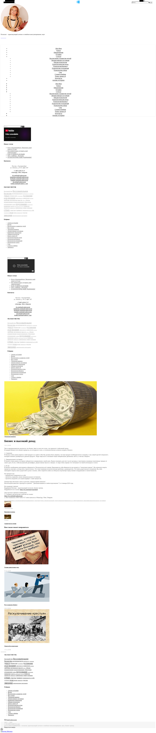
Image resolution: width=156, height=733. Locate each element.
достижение (19, 196)
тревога (19, 210)
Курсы (58, 51)
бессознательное (20, 191)
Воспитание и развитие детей (60, 58)
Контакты (58, 78)
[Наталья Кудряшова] (15, 31)
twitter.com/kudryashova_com (19, 183)
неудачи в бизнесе (44, 500)
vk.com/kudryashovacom (19, 175)
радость (22, 206)
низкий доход (54, 500)
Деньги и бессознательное (11, 646)
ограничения (8, 202)
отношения (8, 204)
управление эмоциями (83, 500)
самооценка (18, 208)
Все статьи (10, 228)
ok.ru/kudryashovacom (19, 182)
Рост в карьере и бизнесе (10, 604)
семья (24, 208)
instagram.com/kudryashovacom (19, 177)
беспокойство (8, 191)
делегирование (27, 500)
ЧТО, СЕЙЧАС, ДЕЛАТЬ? (15, 156)
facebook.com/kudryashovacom (19, 178)
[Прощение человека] (7, 506)
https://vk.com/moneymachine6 (29, 489)
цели (11, 213)
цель (15, 213)
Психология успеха (60, 70)
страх (7, 210)
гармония (31, 193)
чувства (24, 213)
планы (13, 204)
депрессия (13, 196)
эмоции (8, 215)
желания (11, 198)
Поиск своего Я (60, 76)
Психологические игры (60, 64)
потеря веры (29, 204)
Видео (9, 224)
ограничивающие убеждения (22, 202)
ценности (19, 213)
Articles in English (58, 80)
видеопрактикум (17, 193)
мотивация (13, 200)
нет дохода (35, 500)
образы (28, 200)
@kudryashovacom (11, 720)
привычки (7, 206)
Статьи (58, 56)
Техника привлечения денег (11, 567)
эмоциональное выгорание (20, 215)
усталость (6, 213)
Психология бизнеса (60, 66)
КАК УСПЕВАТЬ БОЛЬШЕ (16, 154)
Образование (58, 53)
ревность (12, 208)
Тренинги (10, 247)
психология (17, 206)
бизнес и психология (16, 500)
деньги (6, 196)
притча (12, 206)
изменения (26, 198)
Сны (60, 72)
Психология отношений (60, 68)
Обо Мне (58, 49)
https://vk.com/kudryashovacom (13, 496)
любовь (7, 200)
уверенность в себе (28, 210)
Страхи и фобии (60, 74)
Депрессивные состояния (60, 60)
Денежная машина (13, 229)
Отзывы (58, 54)
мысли (20, 200)
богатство (8, 193)
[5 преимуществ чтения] (7, 518)
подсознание (21, 204)
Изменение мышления (14, 232)
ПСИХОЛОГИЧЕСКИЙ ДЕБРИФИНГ (19, 157)
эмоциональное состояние (98, 500)
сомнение (61, 500)
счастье (13, 210)
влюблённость (26, 193)
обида (24, 200)
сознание (29, 208)
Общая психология (60, 62)
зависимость (19, 198)
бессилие (7, 500)
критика (31, 198)
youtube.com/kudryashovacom (19, 180)
